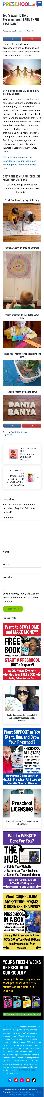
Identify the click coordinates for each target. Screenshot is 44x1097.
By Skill (14, 432)
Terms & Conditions (26, 1092)
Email (6, 564)
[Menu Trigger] (39, 3)
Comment (9, 517)
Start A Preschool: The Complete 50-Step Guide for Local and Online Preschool (22, 718)
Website (7, 577)
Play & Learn (22, 432)
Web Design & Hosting (25, 1095)
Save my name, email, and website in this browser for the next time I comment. (21, 597)
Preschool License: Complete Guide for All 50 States (22, 822)
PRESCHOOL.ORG (27, 1070)
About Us (14, 1092)
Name (7, 551)
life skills (10, 435)
